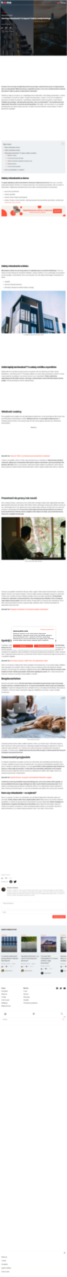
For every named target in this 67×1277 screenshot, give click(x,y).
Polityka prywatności (47, 629)
